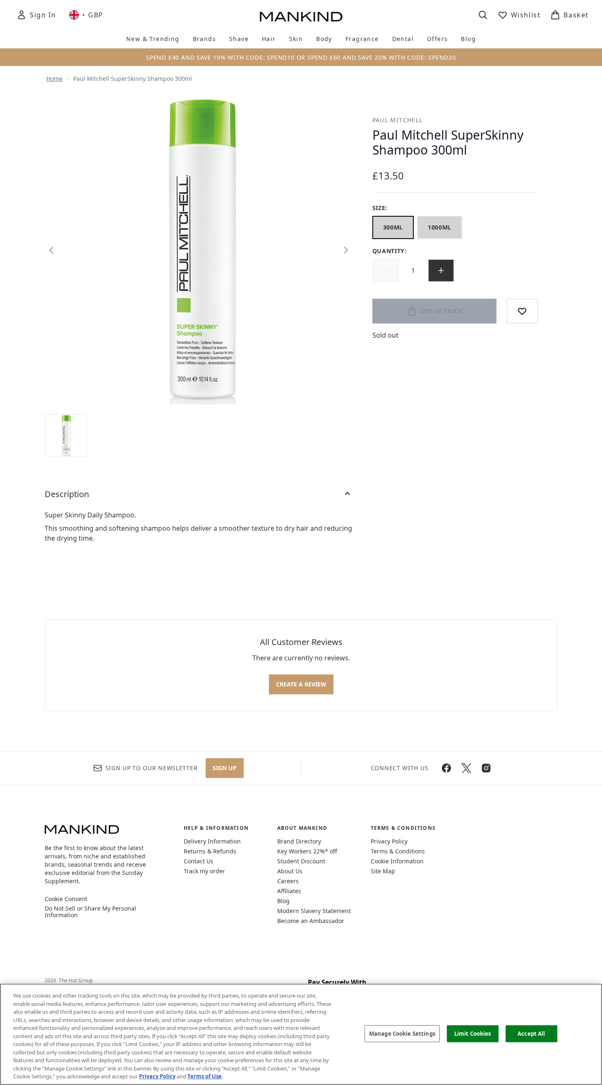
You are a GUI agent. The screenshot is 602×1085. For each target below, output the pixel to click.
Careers (288, 881)
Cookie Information (397, 861)
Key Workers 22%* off (307, 851)
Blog (283, 901)
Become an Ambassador (310, 921)
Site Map (383, 871)
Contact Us (198, 861)
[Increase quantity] (441, 270)
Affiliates (289, 891)
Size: (380, 208)
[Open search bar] (483, 15)
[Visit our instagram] (486, 768)
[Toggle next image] (346, 250)
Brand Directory (299, 841)
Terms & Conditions (398, 851)
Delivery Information (212, 841)
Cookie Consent (66, 899)
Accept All (531, 1033)
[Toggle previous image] (51, 250)
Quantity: (389, 251)
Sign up (225, 768)
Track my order (204, 871)
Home (54, 78)
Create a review (301, 684)
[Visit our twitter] (466, 768)
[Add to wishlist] (522, 311)
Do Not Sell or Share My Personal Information (90, 911)
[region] (301, 1034)
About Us (289, 871)
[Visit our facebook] (446, 768)
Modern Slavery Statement (314, 911)
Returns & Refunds (210, 851)
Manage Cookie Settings (402, 1033)
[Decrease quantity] (385, 270)
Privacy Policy (389, 841)
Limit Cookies (472, 1033)
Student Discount (301, 861)
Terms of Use (204, 1076)
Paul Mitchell (397, 120)
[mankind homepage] (301, 16)
